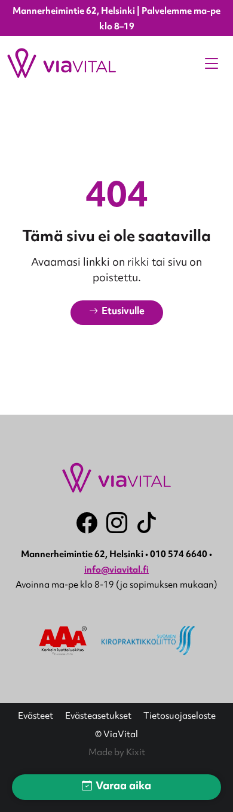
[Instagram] (116, 522)
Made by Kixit (116, 753)
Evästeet (35, 717)
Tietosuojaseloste (179, 717)
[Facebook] (86, 522)
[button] (116, 312)
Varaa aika (123, 787)
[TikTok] (146, 522)
